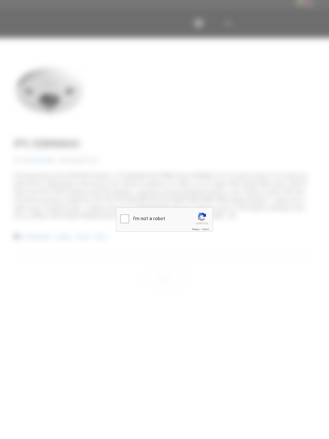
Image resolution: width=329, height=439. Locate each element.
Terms (205, 229)
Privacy (196, 229)
